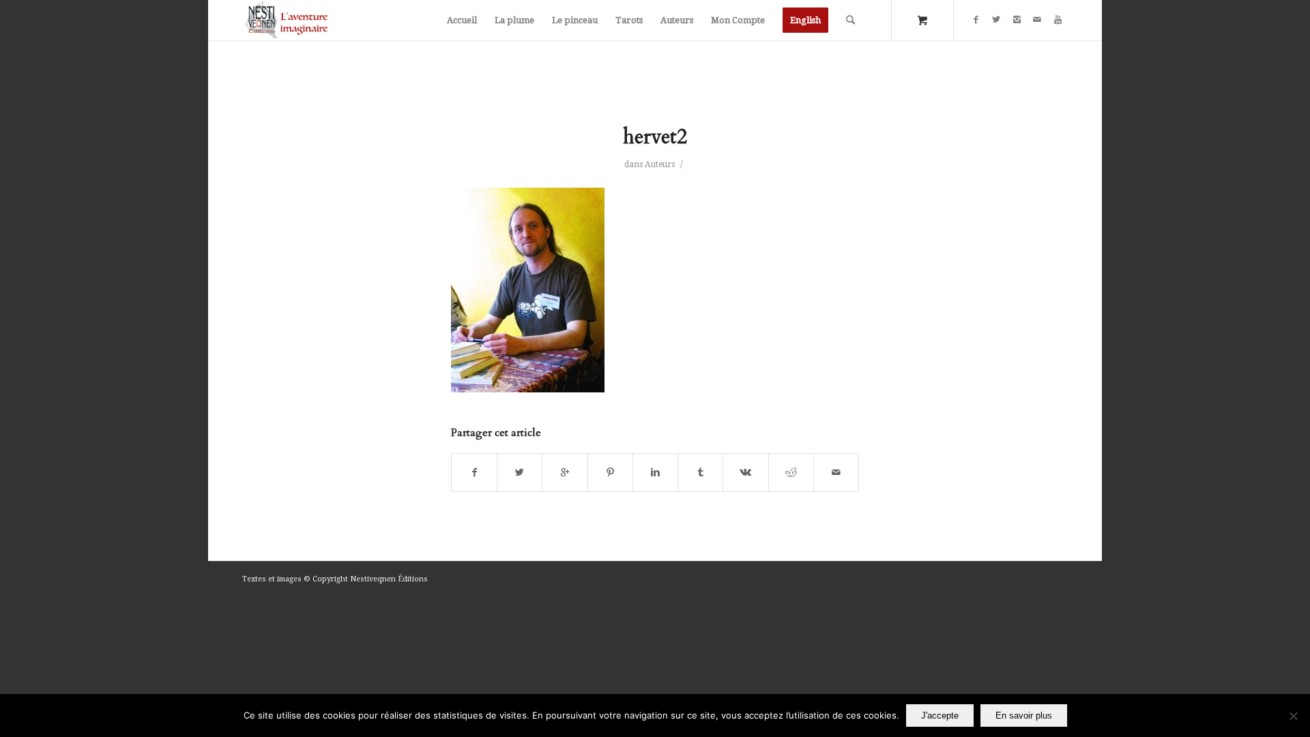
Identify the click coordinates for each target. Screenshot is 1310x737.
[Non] (1293, 716)
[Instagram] (1016, 20)
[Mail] (1037, 20)
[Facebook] (975, 20)
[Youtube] (1057, 20)
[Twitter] (996, 20)
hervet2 (655, 137)
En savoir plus (1023, 715)
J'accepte (940, 715)
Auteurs (660, 164)
